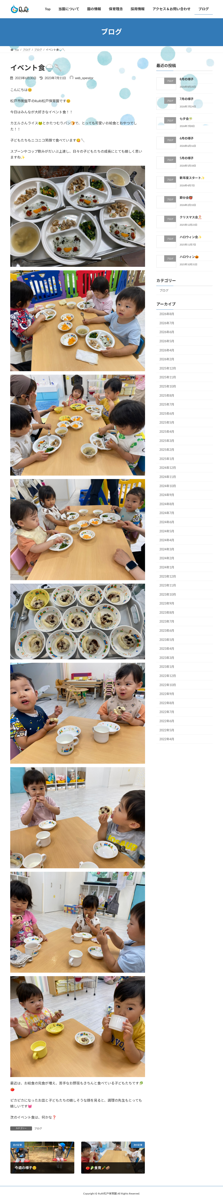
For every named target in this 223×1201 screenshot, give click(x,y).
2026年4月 (166, 350)
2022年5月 (166, 730)
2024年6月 (166, 522)
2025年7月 (166, 404)
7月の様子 (187, 99)
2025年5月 (166, 422)
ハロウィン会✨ (191, 237)
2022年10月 (167, 685)
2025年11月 (167, 377)
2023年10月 (167, 594)
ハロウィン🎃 (189, 257)
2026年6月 (166, 332)
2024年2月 (166, 558)
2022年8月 (166, 703)
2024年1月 (166, 567)
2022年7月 (166, 712)
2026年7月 (166, 323)
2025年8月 (166, 395)
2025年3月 (166, 441)
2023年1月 (166, 667)
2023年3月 (166, 658)
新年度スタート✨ (192, 178)
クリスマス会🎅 (191, 217)
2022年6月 (166, 721)
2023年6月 (166, 630)
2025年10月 (167, 386)
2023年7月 (166, 621)
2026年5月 (166, 341)
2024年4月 (166, 540)
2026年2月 (166, 359)
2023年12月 (167, 576)
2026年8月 (166, 314)
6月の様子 (187, 138)
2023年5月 (166, 639)
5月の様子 (187, 158)
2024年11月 (167, 477)
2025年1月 (166, 459)
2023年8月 (166, 612)
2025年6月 (166, 413)
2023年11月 (167, 585)
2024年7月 (166, 513)
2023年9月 (166, 603)
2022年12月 (167, 676)
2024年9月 (166, 495)
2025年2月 (166, 450)
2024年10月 (167, 486)
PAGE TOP (213, 1161)
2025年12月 (167, 368)
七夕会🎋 (186, 118)
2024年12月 (167, 468)
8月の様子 (187, 79)
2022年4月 (166, 739)
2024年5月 (166, 531)
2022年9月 (166, 694)
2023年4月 (166, 649)
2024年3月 (166, 549)
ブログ (38, 1128)
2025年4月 (166, 431)
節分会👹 (186, 197)
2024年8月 (166, 504)
